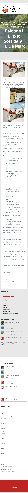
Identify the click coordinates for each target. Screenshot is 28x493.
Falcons (16, 22)
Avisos (2, 413)
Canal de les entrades (6, 466)
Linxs (11, 24)
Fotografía (3, 431)
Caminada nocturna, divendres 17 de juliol (15, 342)
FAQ (24, 484)
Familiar (3, 428)
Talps (2, 448)
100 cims (3, 411)
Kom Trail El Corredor (10, 398)
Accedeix (24, 2)
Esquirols (3, 423)
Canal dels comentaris (6, 469)
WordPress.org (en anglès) (8, 471)
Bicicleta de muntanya (6, 416)
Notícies (3, 443)
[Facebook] (13, 489)
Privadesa (14, 487)
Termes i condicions (15, 484)
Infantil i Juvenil (10, 281)
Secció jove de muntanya (7, 446)
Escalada (3, 418)
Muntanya (3, 441)
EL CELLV (5, 484)
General (3, 433)
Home (3, 22)
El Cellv (9, 22)
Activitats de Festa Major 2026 (12, 322)
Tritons (3, 453)
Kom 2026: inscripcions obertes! (13, 337)
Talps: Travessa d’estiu (10, 326)
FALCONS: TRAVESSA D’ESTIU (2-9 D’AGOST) (13, 332)
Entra (2, 464)
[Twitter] (15, 489)
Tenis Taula (4, 451)
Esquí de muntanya (6, 421)
